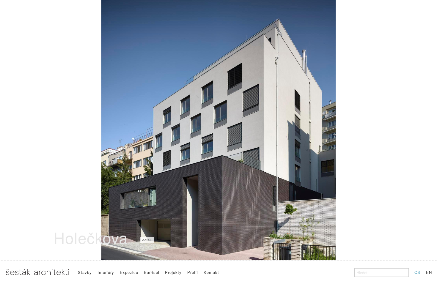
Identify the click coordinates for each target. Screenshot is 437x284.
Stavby (85, 272)
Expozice (129, 272)
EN (429, 272)
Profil (192, 272)
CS (417, 272)
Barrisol (151, 272)
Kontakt (211, 272)
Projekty (173, 272)
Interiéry (106, 272)
